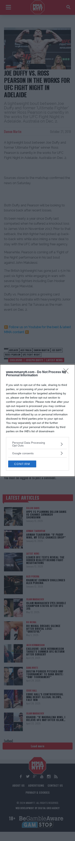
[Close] (67, 372)
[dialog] (37, 420)
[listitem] (37, 444)
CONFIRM (22, 464)
